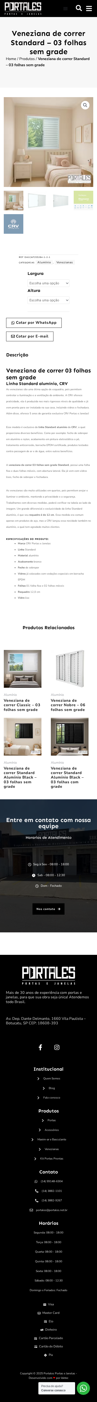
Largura (36, 273)
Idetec (65, 1378)
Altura (34, 290)
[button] (79, 8)
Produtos (27, 58)
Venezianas (65, 262)
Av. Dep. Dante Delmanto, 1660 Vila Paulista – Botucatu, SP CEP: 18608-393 (46, 1021)
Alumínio (44, 262)
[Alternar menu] (65, 8)
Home (11, 58)
